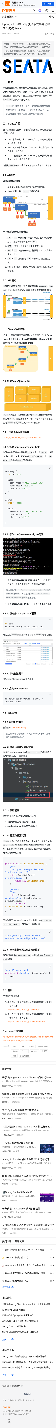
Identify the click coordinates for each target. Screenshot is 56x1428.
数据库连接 (24, 1055)
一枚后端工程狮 (8, 1135)
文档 (4, 1400)
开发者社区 (12, 1400)
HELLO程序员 (7, 1118)
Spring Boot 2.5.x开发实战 (14, 1326)
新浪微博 (16, 1385)
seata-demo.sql (18, 727)
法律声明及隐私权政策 (11, 1410)
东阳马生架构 (7, 1217)
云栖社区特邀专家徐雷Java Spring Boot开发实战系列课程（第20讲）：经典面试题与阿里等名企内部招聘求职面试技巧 (28, 1367)
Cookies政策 (26, 1410)
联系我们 (28, 1393)
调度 (14, 1055)
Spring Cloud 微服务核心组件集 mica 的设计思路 (24, 1356)
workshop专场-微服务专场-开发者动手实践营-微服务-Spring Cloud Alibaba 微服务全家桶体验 (28, 1361)
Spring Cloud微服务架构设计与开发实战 (20, 1331)
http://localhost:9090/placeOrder (23, 1009)
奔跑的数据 (6, 1151)
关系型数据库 (43, 1046)
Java (14, 1046)
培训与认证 (30, 1400)
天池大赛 (21, 1400)
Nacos (15, 1051)
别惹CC (5, 1184)
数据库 (44, 1051)
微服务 (31, 1046)
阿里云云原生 (7, 1085)
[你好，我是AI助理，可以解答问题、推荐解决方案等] (40, 11)
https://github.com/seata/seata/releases (22, 437)
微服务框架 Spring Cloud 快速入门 (17, 1315)
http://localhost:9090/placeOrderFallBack (27, 1021)
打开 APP (47, 3)
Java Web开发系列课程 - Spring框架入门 (20, 1320)
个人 (51, 16)
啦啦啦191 (6, 1102)
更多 (4, 1339)
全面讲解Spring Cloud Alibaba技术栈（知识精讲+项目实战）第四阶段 (28, 1304)
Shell (23, 1046)
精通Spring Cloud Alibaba (13, 1309)
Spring (24, 1051)
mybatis (34, 1051)
